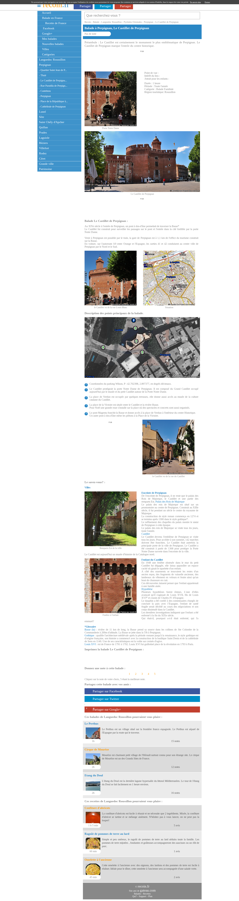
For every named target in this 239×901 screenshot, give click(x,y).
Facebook (47, 28)
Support (142, 896)
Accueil (46, 12)
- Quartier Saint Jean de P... (53, 70)
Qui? (134, 896)
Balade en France (52, 18)
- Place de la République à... (53, 101)
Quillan (43, 127)
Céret (42, 158)
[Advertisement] (142, 60)
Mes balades (49, 38)
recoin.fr (143, 886)
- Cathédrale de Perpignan (52, 106)
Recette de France (55, 23)
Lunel (42, 111)
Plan (150, 896)
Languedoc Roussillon (52, 59)
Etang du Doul (94, 775)
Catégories (48, 54)
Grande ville (46, 163)
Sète (41, 117)
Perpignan (45, 64)
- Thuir (42, 75)
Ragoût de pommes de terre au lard (107, 833)
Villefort (44, 148)
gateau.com (148, 890)
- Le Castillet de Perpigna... (53, 80)
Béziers (43, 143)
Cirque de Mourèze (97, 749)
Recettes (147, 894)
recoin (56, 4)
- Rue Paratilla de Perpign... (53, 85)
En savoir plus (195, 2)
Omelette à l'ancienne (98, 859)
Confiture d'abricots (97, 808)
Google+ (46, 33)
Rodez (42, 153)
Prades (43, 132)
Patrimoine (45, 169)
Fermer (207, 2)
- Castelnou (45, 91)
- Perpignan (45, 96)
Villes (45, 49)
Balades (137, 894)
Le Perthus (91, 723)
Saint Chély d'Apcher (51, 122)
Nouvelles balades (52, 44)
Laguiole (44, 137)
